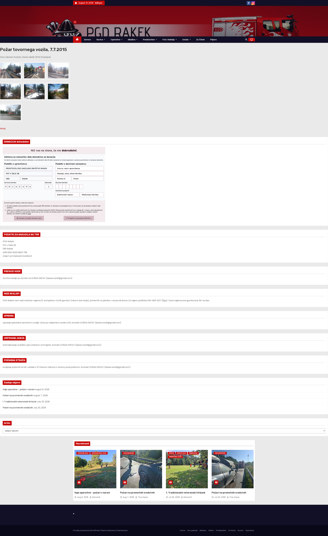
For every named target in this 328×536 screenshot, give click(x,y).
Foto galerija (192, 530)
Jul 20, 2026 (220, 497)
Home (182, 530)
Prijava (213, 39)
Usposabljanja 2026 (99, 453)
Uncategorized (128, 453)
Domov (87, 39)
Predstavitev (149, 39)
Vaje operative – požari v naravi (18, 389)
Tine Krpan (142, 497)
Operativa (116, 39)
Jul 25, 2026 (174, 497)
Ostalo (185, 39)
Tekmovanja (193, 453)
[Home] (77, 39)
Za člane (200, 39)
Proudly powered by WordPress (86, 530)
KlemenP (96, 497)
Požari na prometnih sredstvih (18, 395)
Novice (100, 39)
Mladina (132, 39)
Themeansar (122, 530)
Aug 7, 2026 (129, 497)
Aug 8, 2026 (83, 497)
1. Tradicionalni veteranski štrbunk (20, 401)
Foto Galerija (169, 39)
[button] (246, 39)
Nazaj (2, 128)
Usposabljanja (83, 453)
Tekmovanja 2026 (175, 457)
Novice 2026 (181, 453)
